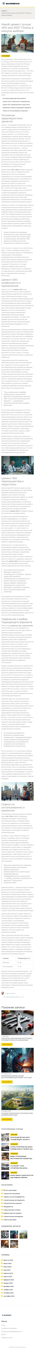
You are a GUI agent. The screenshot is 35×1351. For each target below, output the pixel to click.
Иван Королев (10, 993)
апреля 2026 (8, 1273)
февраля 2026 (9, 1280)
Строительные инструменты (14, 1200)
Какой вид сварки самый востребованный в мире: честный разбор (16, 1077)
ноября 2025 (8, 1290)
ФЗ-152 (3, 1334)
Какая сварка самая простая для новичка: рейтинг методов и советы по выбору (21, 1178)
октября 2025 (8, 1293)
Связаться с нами (6, 1337)
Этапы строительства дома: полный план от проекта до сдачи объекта (21, 1149)
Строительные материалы (13, 1216)
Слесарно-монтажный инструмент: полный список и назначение (16, 1039)
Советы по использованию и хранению (15, 111)
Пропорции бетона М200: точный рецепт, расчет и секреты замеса (20, 1140)
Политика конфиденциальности (11, 1331)
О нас (3, 1325)
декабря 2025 (9, 1286)
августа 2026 (8, 1260)
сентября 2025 (9, 1296)
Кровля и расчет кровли (12, 1213)
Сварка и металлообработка (14, 1197)
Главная (3, 11)
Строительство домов (12, 1193)
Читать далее (6, 1044)
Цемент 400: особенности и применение (16, 101)
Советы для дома (10, 1220)
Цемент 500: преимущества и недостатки (16, 104)
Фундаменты (8, 1206)
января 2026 (8, 1283)
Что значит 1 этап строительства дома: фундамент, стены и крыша (21, 1168)
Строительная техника (12, 1210)
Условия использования (9, 1328)
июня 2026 (7, 1267)
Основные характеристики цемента (14, 98)
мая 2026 (7, 1270)
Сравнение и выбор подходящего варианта (17, 107)
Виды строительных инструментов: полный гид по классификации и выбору (21, 1159)
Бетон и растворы (10, 1190)
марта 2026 (8, 1276)
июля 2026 (7, 1263)
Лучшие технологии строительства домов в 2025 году (17, 1114)
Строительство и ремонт (13, 997)
